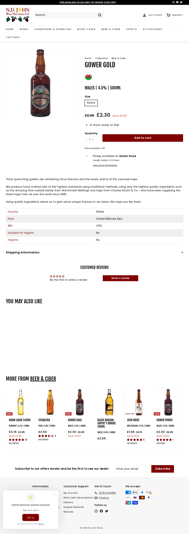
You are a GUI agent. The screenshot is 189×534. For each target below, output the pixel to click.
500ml (91, 103)
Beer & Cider (111, 29)
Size (87, 96)
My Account (70, 493)
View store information (105, 165)
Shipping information (22, 252)
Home (10, 29)
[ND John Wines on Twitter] (106, 511)
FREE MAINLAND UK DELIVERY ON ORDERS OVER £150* (88, 2)
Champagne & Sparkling (52, 29)
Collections (101, 58)
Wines (24, 29)
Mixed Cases (86, 29)
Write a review (120, 278)
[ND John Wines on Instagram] (96, 511)
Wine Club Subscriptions (78, 497)
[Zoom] (40, 83)
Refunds (68, 511)
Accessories (152, 29)
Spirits (131, 29)
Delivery (68, 502)
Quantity (91, 133)
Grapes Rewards (73, 507)
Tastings (13, 37)
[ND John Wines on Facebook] (101, 511)
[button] (17, 440)
